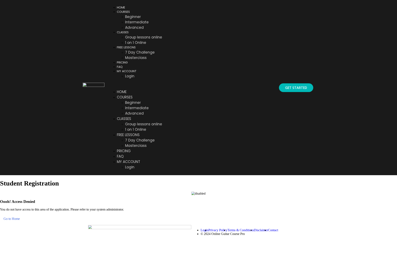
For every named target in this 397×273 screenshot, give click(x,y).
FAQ (120, 67)
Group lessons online (143, 37)
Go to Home (12, 218)
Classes (123, 32)
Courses (123, 12)
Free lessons (126, 47)
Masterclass (136, 57)
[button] (191, 84)
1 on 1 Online (135, 42)
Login (129, 76)
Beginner (133, 16)
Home (121, 7)
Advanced (134, 27)
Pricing (122, 62)
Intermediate (137, 22)
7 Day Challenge (140, 52)
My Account (126, 71)
